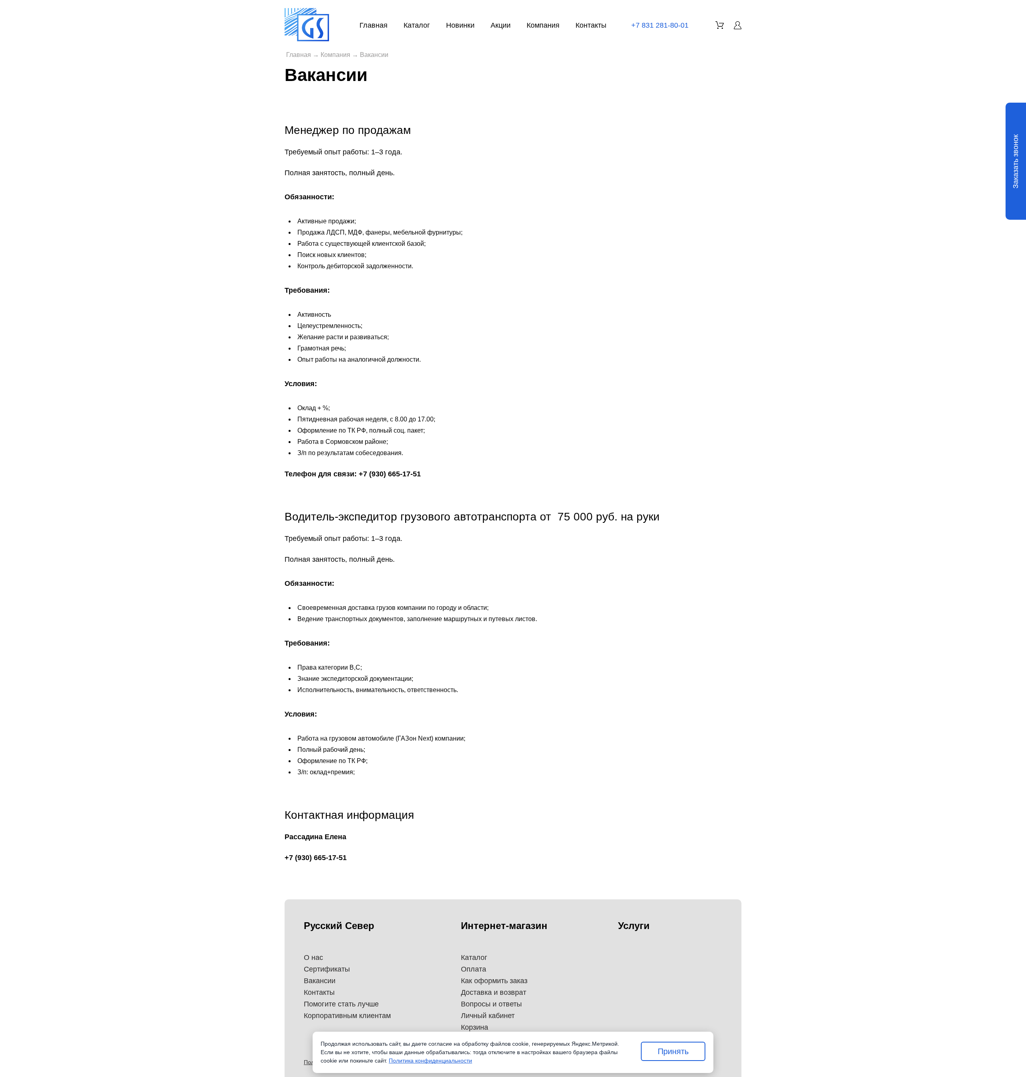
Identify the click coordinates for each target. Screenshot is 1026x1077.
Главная (374, 25)
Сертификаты (327, 969)
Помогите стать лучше (341, 1004)
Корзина (474, 1027)
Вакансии (319, 981)
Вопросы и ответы (491, 1004)
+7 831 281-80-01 (660, 25)
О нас (313, 958)
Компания (543, 25)
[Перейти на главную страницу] (307, 24)
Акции (501, 25)
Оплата (473, 969)
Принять (673, 1051)
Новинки (460, 25)
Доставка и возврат (493, 992)
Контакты (591, 25)
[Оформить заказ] (719, 25)
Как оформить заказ (494, 981)
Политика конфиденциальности (430, 1060)
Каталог (417, 25)
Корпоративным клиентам (347, 1016)
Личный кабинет (488, 1016)
